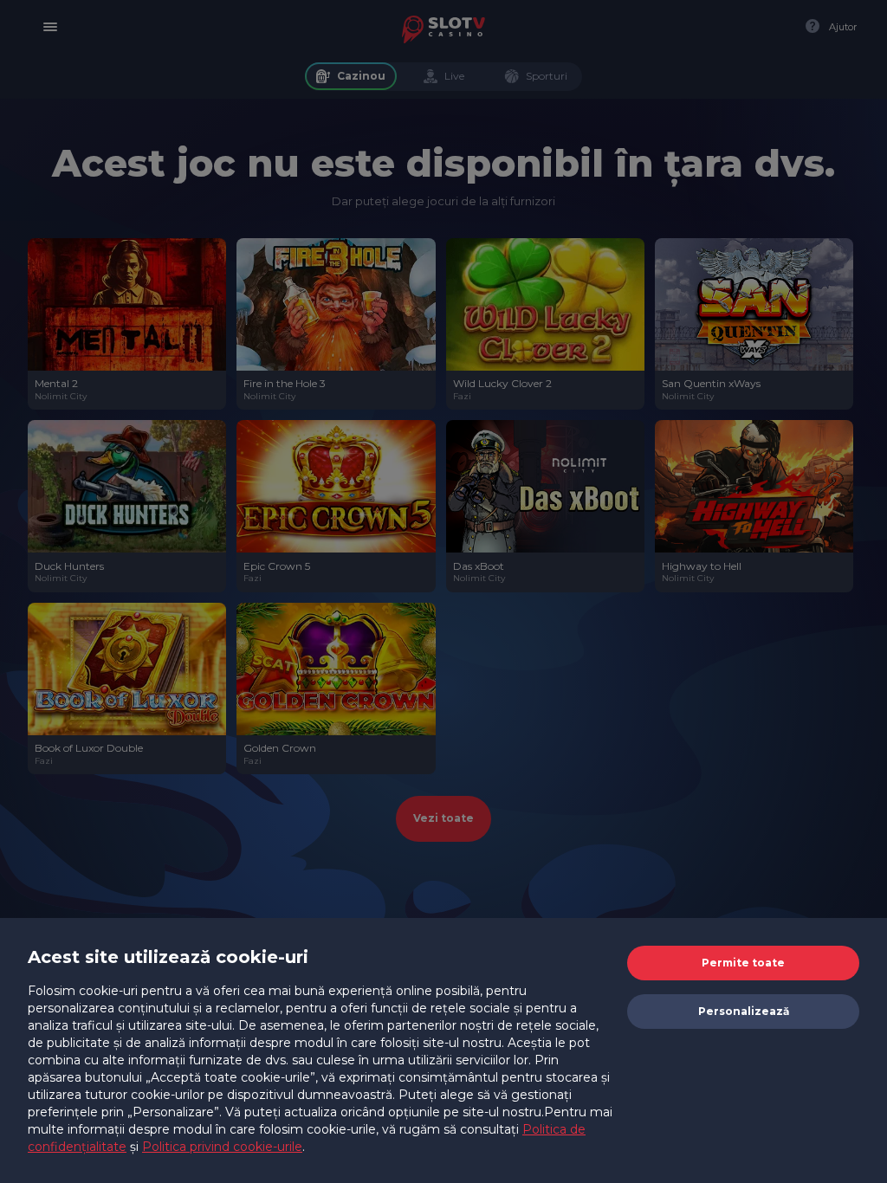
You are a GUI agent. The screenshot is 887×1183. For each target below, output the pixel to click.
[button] (743, 963)
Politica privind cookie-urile (222, 1146)
